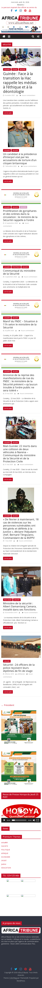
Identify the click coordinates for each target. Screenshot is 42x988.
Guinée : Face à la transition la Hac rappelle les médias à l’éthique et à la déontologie (20, 82)
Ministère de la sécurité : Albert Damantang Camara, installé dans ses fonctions (20, 606)
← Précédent (7, 705)
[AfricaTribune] (4, 36)
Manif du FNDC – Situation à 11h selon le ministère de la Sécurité (20, 324)
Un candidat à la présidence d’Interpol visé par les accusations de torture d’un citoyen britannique (20, 158)
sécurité (22, 69)
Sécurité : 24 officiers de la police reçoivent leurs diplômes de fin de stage (19, 668)
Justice (3, 864)
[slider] (19, 820)
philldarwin (21, 674)
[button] (21, 811)
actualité (7, 69)
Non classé (7, 600)
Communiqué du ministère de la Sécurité (19, 272)
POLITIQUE (16, 267)
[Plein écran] (38, 820)
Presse (15, 69)
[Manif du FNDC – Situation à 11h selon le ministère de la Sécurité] (21, 301)
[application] (21, 812)
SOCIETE (23, 207)
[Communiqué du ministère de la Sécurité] (21, 250)
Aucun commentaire (28, 95)
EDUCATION (6, 868)
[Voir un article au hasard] (38, 36)
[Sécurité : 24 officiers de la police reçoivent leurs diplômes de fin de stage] (21, 637)
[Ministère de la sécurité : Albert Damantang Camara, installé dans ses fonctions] (21, 568)
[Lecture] (4, 820)
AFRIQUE (4, 853)
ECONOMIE (5, 857)
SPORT (4, 860)
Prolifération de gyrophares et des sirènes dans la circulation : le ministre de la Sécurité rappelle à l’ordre (20, 215)
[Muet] (34, 820)
